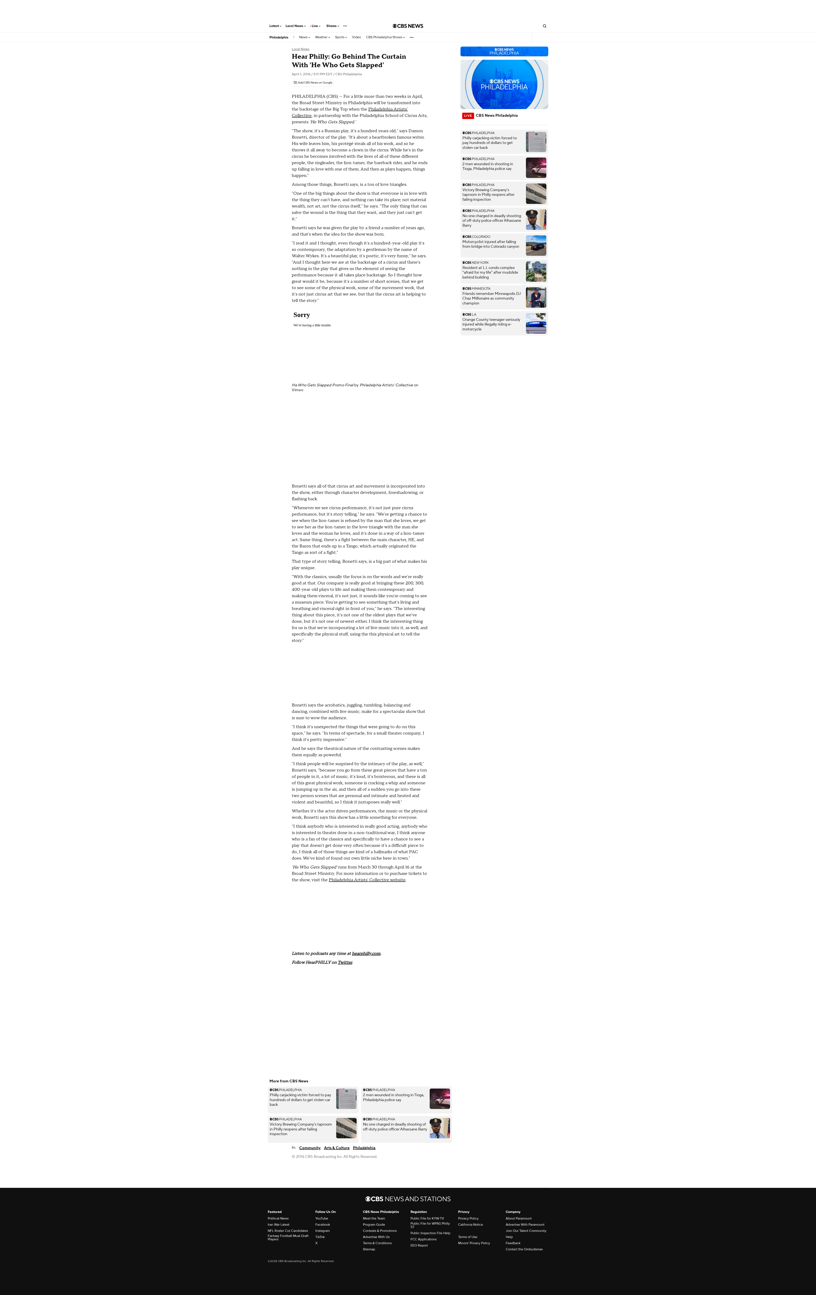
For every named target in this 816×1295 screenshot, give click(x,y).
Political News (278, 1218)
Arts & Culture (337, 1148)
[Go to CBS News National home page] (408, 26)
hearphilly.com (366, 953)
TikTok (320, 1237)
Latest (274, 26)
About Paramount (519, 1218)
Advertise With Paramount (525, 1224)
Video (356, 37)
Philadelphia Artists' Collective (386, 385)
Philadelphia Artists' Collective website (367, 880)
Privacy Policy (468, 1218)
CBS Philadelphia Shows (384, 37)
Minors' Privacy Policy (474, 1243)
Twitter (345, 962)
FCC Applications (423, 1239)
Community (310, 1148)
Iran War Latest (278, 1224)
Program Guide (374, 1224)
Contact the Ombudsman (524, 1249)
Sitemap (369, 1249)
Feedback (513, 1243)
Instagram (322, 1230)
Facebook (322, 1224)
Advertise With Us (376, 1237)
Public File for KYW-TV (427, 1218)
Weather (321, 37)
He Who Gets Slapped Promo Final (322, 385)
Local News (295, 26)
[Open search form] (545, 26)
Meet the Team (374, 1218)
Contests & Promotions (380, 1230)
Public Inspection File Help (430, 1233)
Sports (340, 37)
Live (315, 26)
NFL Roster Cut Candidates (288, 1230)
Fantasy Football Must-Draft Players (288, 1237)
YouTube (321, 1218)
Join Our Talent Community (526, 1230)
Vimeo (297, 390)
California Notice (470, 1224)
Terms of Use (467, 1237)
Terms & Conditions (377, 1243)
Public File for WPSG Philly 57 (430, 1225)
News (303, 37)
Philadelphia (278, 37)
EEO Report (419, 1245)
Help (509, 1237)
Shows (331, 26)
